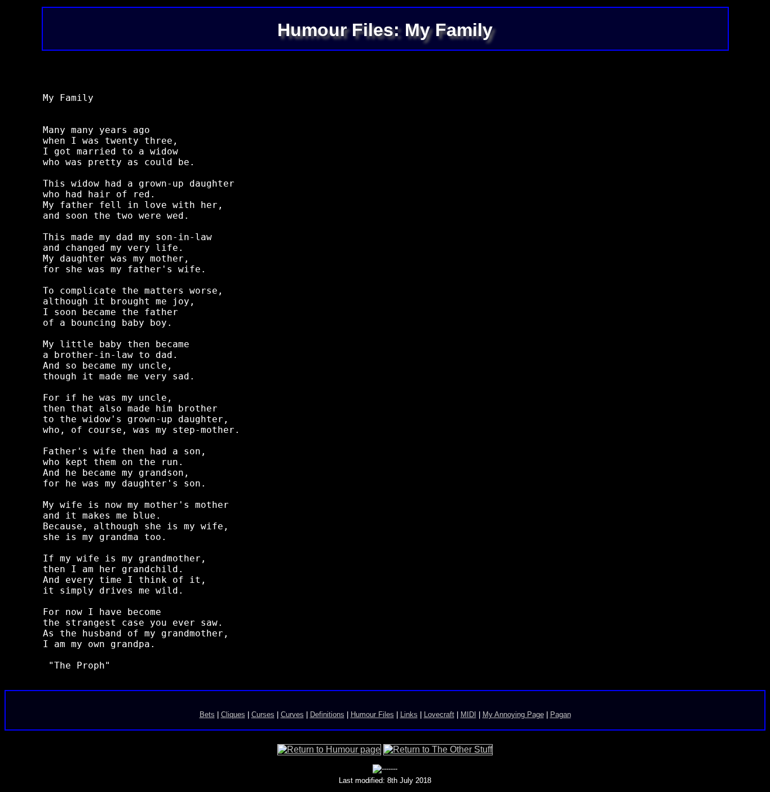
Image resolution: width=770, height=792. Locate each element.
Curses (263, 714)
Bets (207, 714)
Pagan (560, 714)
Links (409, 714)
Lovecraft (439, 714)
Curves (292, 714)
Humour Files (372, 714)
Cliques (233, 714)
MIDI (468, 714)
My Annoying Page (513, 714)
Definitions (327, 714)
